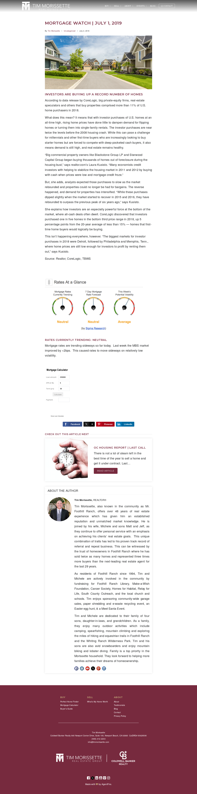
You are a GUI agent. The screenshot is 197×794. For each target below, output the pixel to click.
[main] (98, 342)
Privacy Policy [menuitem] (120, 716)
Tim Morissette (54, 31)
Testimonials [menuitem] (119, 705)
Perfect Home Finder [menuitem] (69, 701)
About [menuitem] (128, 6)
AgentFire (106, 784)
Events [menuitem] (141, 6)
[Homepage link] (46, 6)
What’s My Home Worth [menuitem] (97, 701)
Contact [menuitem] (168, 6)
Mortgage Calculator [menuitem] (69, 705)
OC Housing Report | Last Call (120, 447)
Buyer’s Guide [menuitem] (66, 708)
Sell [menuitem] (117, 6)
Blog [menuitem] (152, 6)
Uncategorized (69, 31)
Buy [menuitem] (107, 6)
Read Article (105, 471)
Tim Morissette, (90, 500)
